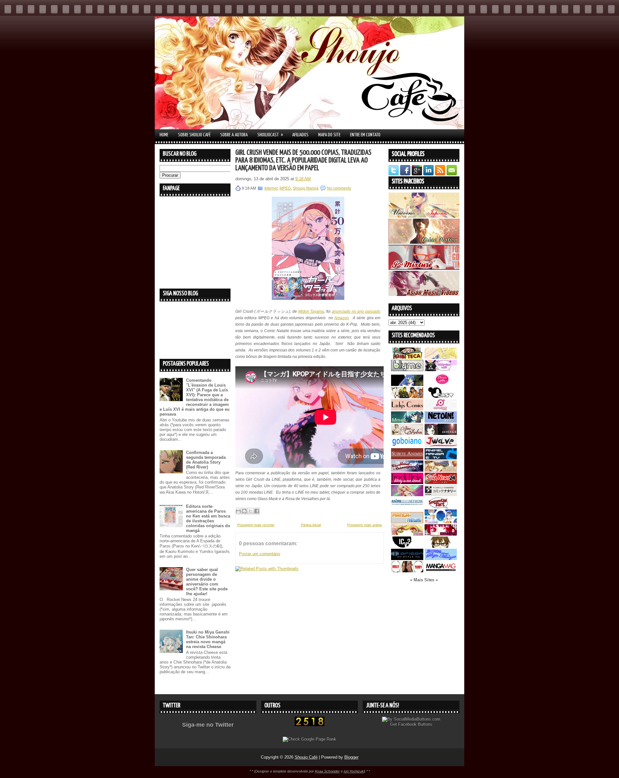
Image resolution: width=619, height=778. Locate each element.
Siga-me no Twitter (208, 725)
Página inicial (311, 525)
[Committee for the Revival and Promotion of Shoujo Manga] (441, 558)
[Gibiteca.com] (407, 357)
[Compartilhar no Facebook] (256, 511)
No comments (339, 188)
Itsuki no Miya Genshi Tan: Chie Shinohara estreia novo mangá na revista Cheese (208, 639)
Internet (271, 188)
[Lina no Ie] (441, 357)
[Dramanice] (441, 384)
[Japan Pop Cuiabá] (441, 409)
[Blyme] (407, 369)
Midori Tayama (311, 311)
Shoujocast (270, 134)
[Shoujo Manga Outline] (407, 534)
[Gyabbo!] (407, 384)
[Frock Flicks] (407, 482)
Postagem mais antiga (364, 525)
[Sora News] (441, 482)
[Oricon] (407, 558)
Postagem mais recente (255, 525)
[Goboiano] (407, 445)
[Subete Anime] (407, 458)
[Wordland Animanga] (407, 470)
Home (164, 135)
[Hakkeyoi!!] (441, 546)
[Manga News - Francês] (407, 521)
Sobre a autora (234, 135)
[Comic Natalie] (441, 494)
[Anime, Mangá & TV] (441, 458)
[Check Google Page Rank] (309, 739)
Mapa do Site (329, 135)
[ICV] (407, 546)
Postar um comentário (259, 553)
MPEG (285, 188)
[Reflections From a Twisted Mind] (407, 396)
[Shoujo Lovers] (441, 521)
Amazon (341, 318)
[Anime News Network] (407, 507)
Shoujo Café (306, 757)
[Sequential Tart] (441, 507)
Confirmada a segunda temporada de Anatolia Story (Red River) (206, 459)
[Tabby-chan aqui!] (441, 369)
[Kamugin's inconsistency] (407, 494)
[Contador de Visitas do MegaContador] (309, 724)
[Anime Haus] (441, 433)
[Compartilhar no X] (250, 511)
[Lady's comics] (407, 409)
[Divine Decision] (441, 470)
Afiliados (300, 135)
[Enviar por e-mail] (238, 511)
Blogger (351, 757)
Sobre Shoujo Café (194, 135)
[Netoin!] (441, 421)
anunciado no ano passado (356, 311)
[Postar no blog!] (244, 511)
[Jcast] (441, 396)
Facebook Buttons (415, 724)
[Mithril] (407, 421)
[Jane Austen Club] (407, 433)
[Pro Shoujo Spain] (441, 534)
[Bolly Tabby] (407, 570)
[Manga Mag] (441, 570)
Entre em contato (365, 135)
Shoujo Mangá (306, 188)
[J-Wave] (441, 445)
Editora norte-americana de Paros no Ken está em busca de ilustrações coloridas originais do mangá (208, 518)
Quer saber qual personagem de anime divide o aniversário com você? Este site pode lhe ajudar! (207, 581)
